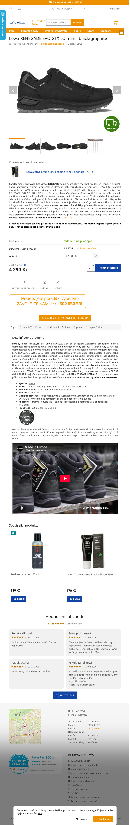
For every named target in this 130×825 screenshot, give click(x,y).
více (40, 813)
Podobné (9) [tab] (26, 327)
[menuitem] (12, 31)
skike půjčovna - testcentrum (83, 797)
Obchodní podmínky (79, 768)
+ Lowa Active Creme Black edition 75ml (58, 172)
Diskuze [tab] (66, 327)
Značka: (75, 43)
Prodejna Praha (39, 22)
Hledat (77, 22)
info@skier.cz (95, 728)
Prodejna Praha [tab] (93, 327)
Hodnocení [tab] (53, 327)
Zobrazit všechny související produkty (65, 317)
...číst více (67, 217)
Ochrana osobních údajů (81, 780)
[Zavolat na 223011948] (13, 8)
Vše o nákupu (75, 785)
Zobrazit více (65, 695)
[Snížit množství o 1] (93, 269)
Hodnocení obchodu (65, 616)
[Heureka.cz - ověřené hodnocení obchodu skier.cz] (35, 764)
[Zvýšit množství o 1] (93, 266)
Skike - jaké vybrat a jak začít (83, 801)
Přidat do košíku (109, 267)
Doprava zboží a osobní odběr (84, 764)
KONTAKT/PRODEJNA (62, 8)
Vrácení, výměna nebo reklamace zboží (88, 773)
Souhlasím (104, 819)
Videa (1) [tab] (39, 327)
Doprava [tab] (77, 327)
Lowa (32, 383)
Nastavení (82, 819)
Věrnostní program (78, 789)
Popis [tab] (13, 327)
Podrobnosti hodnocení (52, 43)
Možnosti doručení (86, 248)
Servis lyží (73, 792)
